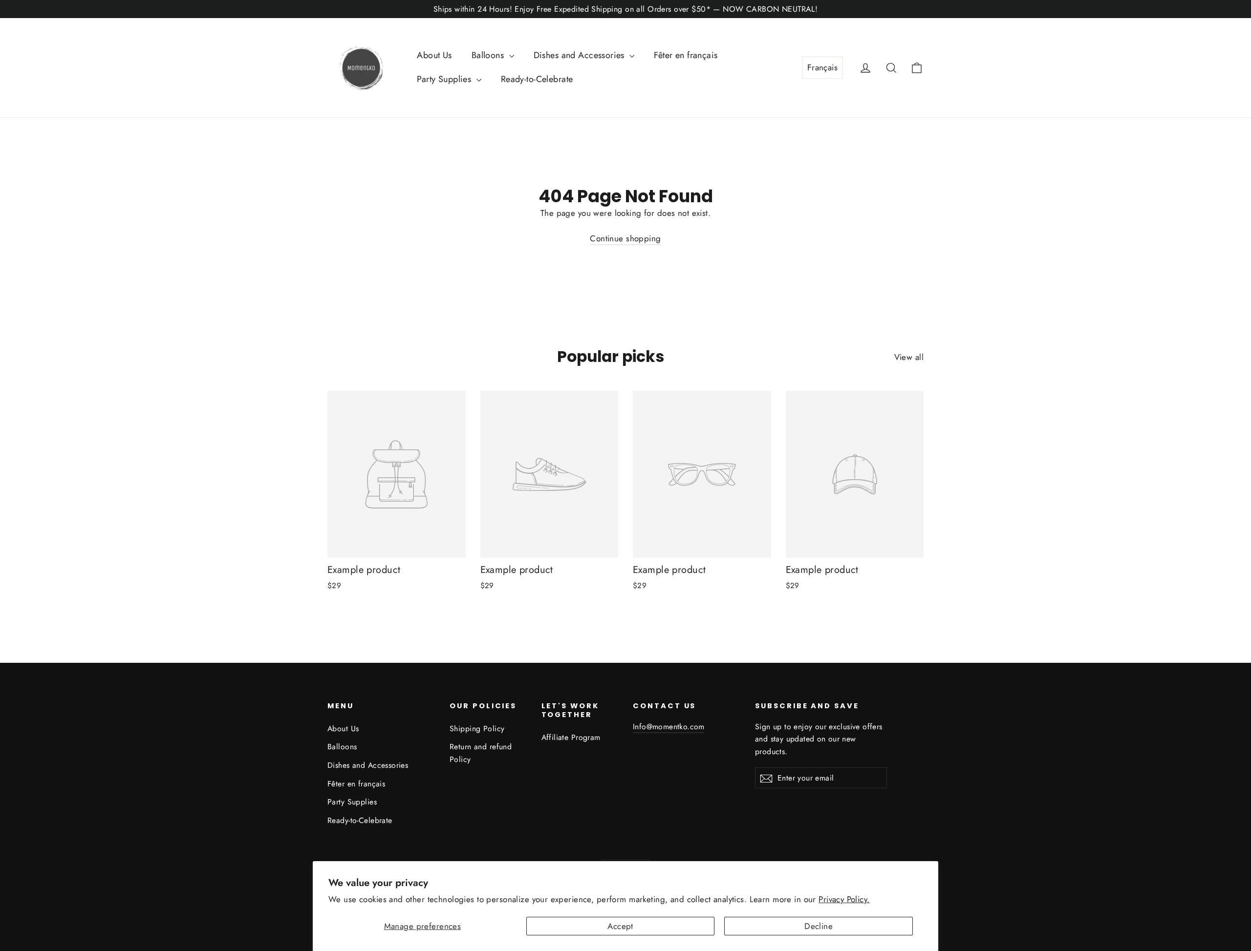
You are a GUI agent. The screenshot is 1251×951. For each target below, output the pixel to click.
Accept (620, 926)
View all (909, 357)
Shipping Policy (477, 728)
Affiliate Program (571, 737)
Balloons (489, 55)
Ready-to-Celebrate (537, 79)
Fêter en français (685, 55)
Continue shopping (625, 238)
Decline (818, 926)
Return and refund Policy (481, 752)
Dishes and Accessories (580, 55)
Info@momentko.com (669, 726)
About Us (434, 55)
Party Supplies (445, 79)
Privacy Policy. (844, 899)
